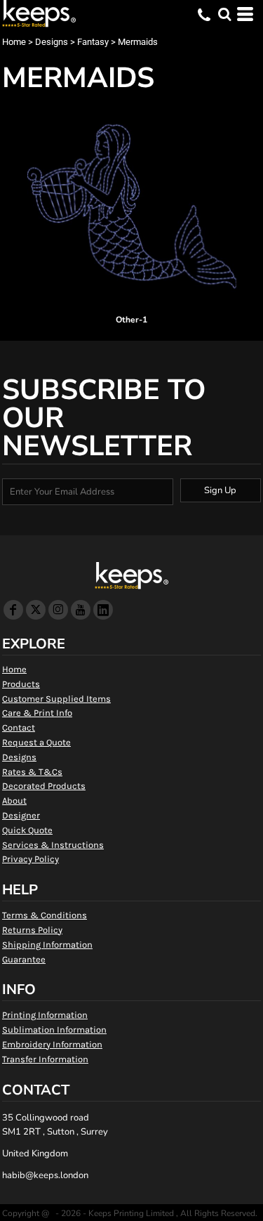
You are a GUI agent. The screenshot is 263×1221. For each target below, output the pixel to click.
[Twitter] (36, 610)
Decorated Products (44, 786)
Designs (51, 42)
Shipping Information (47, 944)
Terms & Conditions (44, 915)
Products (21, 684)
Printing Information (45, 1015)
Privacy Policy (30, 859)
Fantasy (93, 42)
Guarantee (24, 959)
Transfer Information (45, 1059)
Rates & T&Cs (32, 771)
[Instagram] (58, 610)
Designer (21, 815)
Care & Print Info (37, 712)
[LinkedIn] (103, 610)
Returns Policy (32, 930)
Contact (18, 727)
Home (14, 42)
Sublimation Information (54, 1029)
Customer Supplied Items (56, 698)
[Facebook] (13, 610)
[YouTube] (80, 610)
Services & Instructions (53, 845)
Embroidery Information (52, 1044)
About (14, 800)
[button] (224, 14)
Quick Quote (27, 830)
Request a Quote (36, 742)
